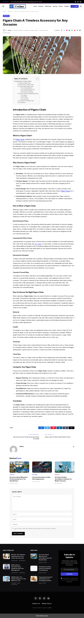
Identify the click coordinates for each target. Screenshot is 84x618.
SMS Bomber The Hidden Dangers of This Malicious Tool (18, 578)
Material (25, 95)
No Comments (44, 30)
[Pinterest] (4, 94)
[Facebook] (4, 82)
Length (25, 96)
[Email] (4, 98)
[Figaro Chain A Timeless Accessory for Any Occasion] (42, 55)
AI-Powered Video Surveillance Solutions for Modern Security (63, 479)
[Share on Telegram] (77, 30)
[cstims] (17, 6)
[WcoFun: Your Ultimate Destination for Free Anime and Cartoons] (6, 556)
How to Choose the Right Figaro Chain (29, 93)
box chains (38, 244)
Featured (34, 474)
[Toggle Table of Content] (36, 78)
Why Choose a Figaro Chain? (27, 84)
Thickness (26, 97)
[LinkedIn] (4, 90)
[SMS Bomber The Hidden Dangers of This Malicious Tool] (6, 578)
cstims (49, 607)
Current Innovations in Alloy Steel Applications (41, 478)
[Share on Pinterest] (67, 30)
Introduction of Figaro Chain (23, 81)
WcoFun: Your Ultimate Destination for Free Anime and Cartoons (18, 556)
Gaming (55, 6)
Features (40, 6)
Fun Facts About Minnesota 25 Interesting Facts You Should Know (27, 1)
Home (35, 6)
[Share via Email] (80, 30)
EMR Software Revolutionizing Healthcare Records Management (17, 567)
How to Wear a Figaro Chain (26, 86)
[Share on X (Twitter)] (64, 30)
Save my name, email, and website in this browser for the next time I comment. (35, 528)
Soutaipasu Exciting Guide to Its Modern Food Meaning (45, 568)
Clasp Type (26, 99)
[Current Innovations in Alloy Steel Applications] (42, 467)
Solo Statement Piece (28, 87)
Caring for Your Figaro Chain (27, 100)
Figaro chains (65, 191)
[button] (3, 6)
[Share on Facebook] (61, 30)
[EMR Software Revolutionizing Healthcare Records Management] (6, 566)
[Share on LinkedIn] (69, 30)
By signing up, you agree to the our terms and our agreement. (69, 580)
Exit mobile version (42, 616)
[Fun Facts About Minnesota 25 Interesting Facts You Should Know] (19, 467)
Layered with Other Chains (29, 89)
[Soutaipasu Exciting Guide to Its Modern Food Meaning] (33, 568)
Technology (48, 6)
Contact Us (36, 603)
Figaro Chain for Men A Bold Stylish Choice (58, 437)
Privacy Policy (74, 580)
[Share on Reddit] (74, 30)
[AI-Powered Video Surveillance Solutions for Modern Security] (64, 467)
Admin (9, 30)
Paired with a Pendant (28, 90)
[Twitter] (4, 86)
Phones (61, 6)
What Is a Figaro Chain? (25, 83)
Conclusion (22, 102)
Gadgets (66, 6)
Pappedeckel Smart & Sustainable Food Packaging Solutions (45, 578)
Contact (73, 6)
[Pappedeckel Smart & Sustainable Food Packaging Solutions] (33, 578)
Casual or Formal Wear (28, 92)
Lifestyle (6, 16)
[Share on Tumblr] (72, 30)
